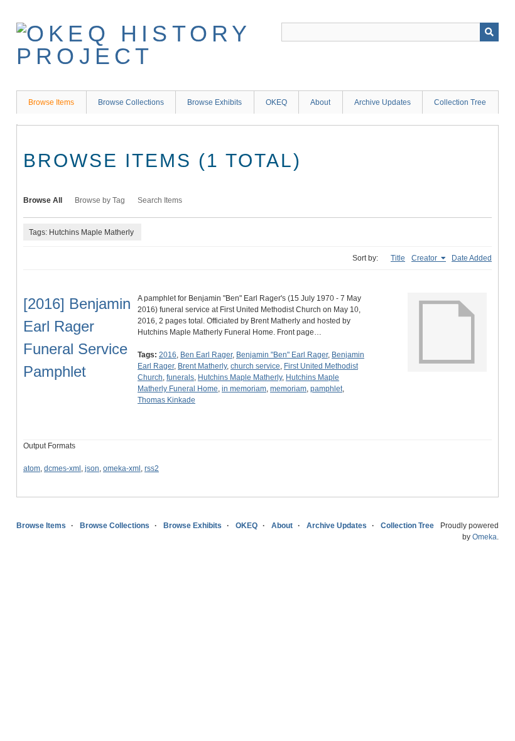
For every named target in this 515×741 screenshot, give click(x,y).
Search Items (160, 200)
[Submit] (489, 32)
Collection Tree (460, 102)
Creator (425, 258)
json (92, 468)
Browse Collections (131, 102)
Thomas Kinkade (166, 400)
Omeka (484, 537)
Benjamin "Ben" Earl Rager (282, 354)
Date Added (472, 258)
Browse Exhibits (214, 102)
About (320, 102)
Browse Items (51, 102)
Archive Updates (382, 102)
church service (255, 366)
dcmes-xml (62, 468)
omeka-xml (122, 468)
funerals (180, 377)
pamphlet (326, 388)
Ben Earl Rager (206, 354)
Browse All (42, 200)
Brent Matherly (202, 366)
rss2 (151, 468)
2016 (167, 354)
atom (31, 468)
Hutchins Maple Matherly (240, 377)
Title (398, 258)
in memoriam (244, 388)
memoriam (288, 388)
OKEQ (276, 102)
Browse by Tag (100, 200)
